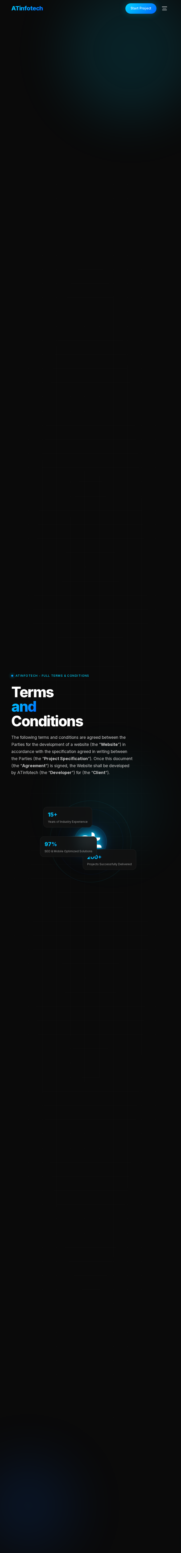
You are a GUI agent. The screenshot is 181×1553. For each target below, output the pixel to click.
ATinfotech (27, 8)
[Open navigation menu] (164, 8)
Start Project (141, 8)
